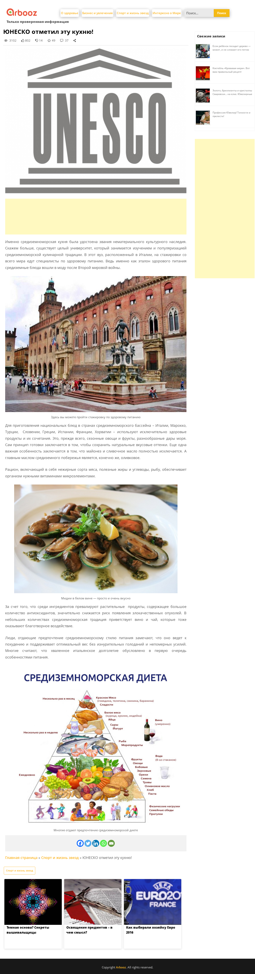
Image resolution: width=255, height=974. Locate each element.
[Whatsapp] (103, 843)
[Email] (111, 843)
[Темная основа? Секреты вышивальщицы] (33, 902)
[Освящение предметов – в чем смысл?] (93, 902)
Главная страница (21, 857)
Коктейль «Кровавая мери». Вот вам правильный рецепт (231, 69)
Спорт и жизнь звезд (133, 13)
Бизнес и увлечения (97, 13)
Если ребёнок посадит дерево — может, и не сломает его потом (232, 47)
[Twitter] (87, 843)
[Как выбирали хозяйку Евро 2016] (152, 902)
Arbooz (121, 967)
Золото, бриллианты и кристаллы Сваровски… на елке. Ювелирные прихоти (232, 94)
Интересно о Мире (167, 13)
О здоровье (69, 13)
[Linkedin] (95, 843)
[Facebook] (80, 843)
